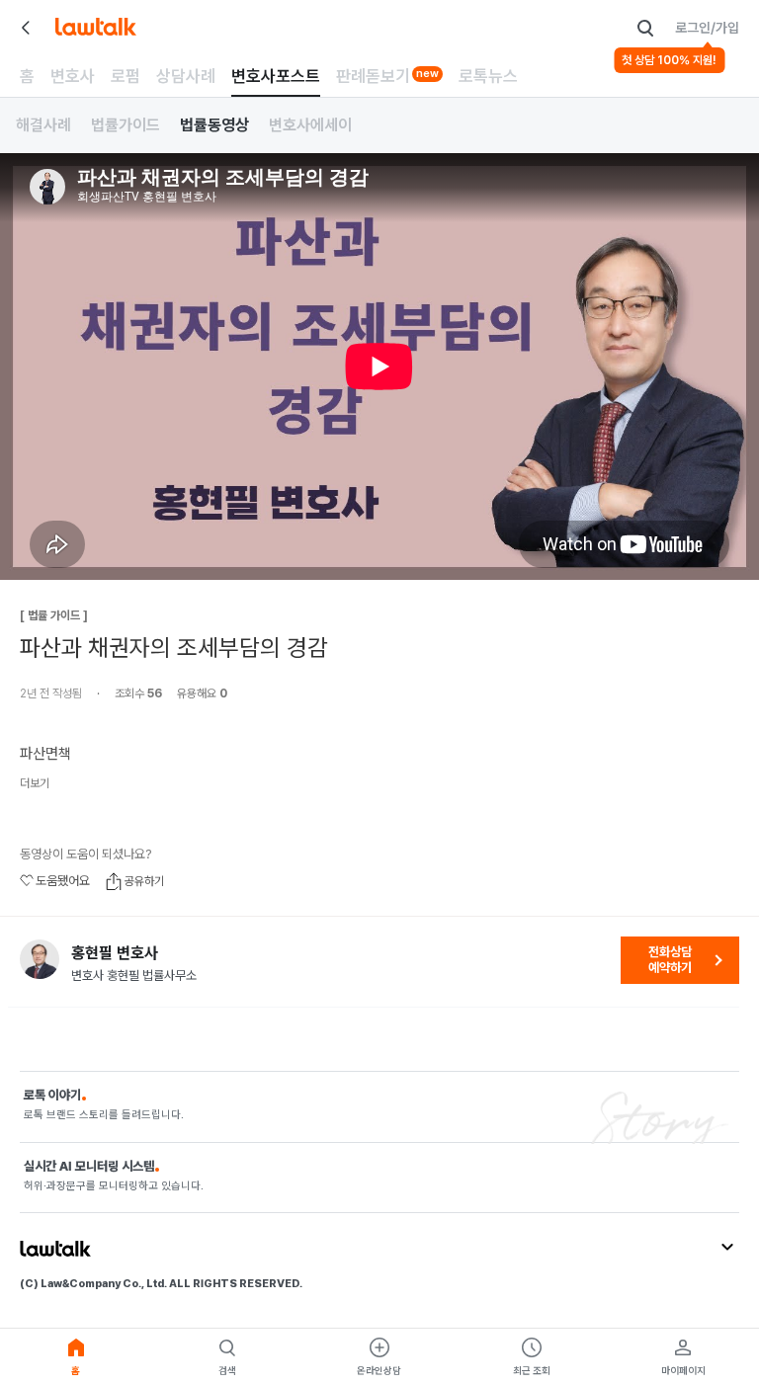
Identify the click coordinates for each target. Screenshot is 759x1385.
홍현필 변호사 (114, 953)
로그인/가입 (707, 28)
